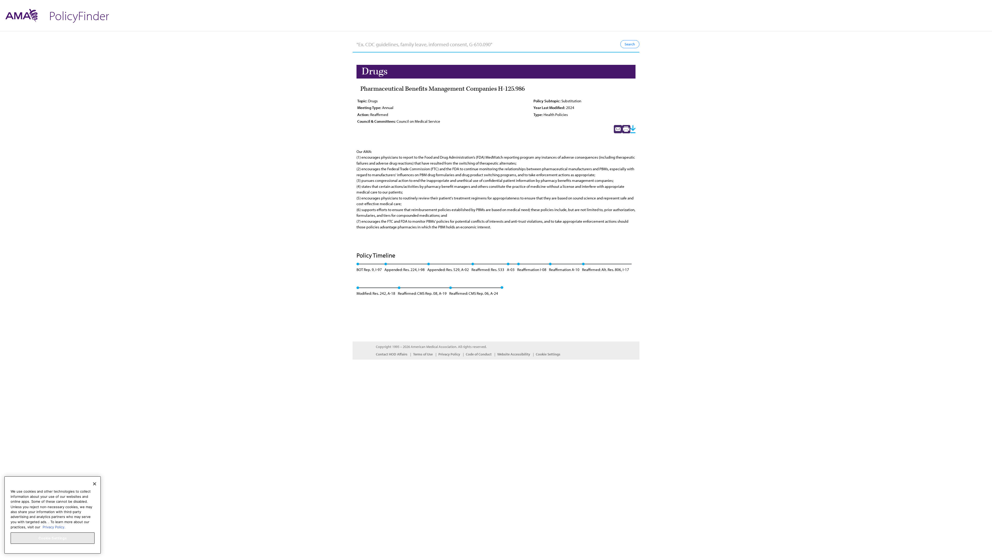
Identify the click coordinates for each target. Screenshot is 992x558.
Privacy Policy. (54, 527)
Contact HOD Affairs (391, 354)
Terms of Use (423, 354)
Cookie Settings (548, 354)
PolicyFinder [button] (79, 15)
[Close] (94, 484)
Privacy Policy (449, 354)
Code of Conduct (479, 354)
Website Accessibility (513, 354)
